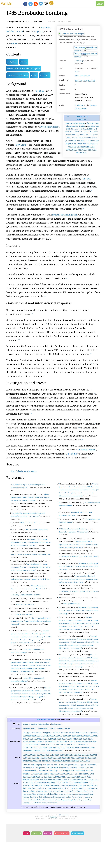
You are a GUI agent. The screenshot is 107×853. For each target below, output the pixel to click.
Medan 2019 (72, 147)
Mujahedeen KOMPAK (31, 747)
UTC (77, 71)
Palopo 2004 (74, 132)
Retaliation (79, 105)
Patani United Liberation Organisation (75, 747)
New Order (21, 145)
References (44, 75)
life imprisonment (87, 449)
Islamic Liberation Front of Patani (60, 738)
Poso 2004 (94, 132)
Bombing (78, 80)
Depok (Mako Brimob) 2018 (76, 144)
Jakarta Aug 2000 (92, 123)
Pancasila (86, 178)
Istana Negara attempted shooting (69, 800)
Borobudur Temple (82, 76)
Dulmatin (43, 757)
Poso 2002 (91, 126)
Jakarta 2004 (84, 132)
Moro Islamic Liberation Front (78, 744)
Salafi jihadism (43, 724)
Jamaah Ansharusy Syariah (83, 738)
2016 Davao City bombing (76, 788)
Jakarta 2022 (92, 149)
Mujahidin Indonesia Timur (50, 747)
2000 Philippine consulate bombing (72, 771)
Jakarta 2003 (88, 129)
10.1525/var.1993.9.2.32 (21, 595)
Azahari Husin (33, 757)
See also (34, 75)
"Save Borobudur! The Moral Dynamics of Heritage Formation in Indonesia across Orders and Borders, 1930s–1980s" (30, 542)
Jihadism (34, 724)
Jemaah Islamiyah (29, 741)
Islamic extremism (30, 728)
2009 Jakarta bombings (51, 785)
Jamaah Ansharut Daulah (46, 741)
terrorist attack (89, 80)
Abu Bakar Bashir (43, 754)
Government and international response (23, 68)
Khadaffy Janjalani (54, 757)
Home (26, 833)
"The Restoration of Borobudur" (31, 523)
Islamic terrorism (63, 728)
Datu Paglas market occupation (79, 797)
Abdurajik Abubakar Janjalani (70, 754)
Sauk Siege (73, 768)
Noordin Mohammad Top (32, 760)
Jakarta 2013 (86, 138)
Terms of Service (62, 833)
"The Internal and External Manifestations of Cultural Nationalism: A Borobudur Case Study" (31, 621)
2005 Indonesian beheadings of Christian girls (51, 782)
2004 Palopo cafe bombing (76, 776)
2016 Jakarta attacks (34, 788)
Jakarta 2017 (94, 141)
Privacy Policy (77, 833)
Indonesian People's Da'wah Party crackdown (39, 800)
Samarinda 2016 (83, 141)
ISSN (31, 595)
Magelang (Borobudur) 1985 (75, 123)
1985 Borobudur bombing (59, 768)
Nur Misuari (46, 760)
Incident (23, 62)
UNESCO (40, 91)
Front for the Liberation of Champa (85, 736)
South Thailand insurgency (32, 765)
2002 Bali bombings (82, 774)
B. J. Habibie (71, 454)
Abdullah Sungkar (29, 754)
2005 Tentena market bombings (82, 779)
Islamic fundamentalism (47, 728)
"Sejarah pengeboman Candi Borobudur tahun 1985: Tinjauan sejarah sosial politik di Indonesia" (30, 497)
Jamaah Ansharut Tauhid (66, 741)
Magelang (89, 47)
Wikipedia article (63, 815)
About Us (48, 833)
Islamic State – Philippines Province (44, 733)
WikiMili (6, 3)
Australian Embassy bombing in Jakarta (54, 779)
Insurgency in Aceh (42, 768)
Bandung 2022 (81, 152)
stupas (14, 43)
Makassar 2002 (76, 129)
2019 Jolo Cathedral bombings (47, 794)
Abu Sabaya (54, 754)
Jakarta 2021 (82, 149)
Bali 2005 (80, 135)
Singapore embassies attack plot (62, 774)
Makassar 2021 (71, 149)
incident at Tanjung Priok (64, 215)
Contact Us (36, 833)
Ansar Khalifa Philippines (78, 733)
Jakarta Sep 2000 (72, 126)
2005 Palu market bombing (79, 782)
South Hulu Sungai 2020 (86, 147)
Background (12, 62)
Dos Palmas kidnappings (40, 774)
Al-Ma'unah (63, 733)
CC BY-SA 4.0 (53, 816)
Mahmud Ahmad (77, 757)
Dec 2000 (82, 126)
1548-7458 (37, 595)
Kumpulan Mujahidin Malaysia (34, 744)
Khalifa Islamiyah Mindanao (86, 741)
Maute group (61, 744)
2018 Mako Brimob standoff (63, 791)
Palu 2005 (88, 135)
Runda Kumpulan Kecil (54, 750)
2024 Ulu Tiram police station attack (43, 803)
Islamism (26, 724)
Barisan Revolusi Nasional (52, 736)
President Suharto (49, 127)
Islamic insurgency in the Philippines (72, 765)
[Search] (51, 3)
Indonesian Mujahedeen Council (35, 738)
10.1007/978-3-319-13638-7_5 (23, 554)
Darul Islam (67, 736)
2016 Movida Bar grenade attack (54, 788)
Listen (100, 3)
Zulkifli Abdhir (85, 760)
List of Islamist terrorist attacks (23, 471)
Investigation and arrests (17, 75)
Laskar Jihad (50, 744)
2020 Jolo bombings (66, 794)
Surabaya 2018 (92, 144)
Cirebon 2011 (76, 138)
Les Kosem (66, 757)
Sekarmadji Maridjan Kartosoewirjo (65, 760)
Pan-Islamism (56, 724)
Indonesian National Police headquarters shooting (48, 797)
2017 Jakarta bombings (44, 791)
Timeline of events (50, 765)
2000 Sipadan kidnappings (48, 771)
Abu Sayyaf (26, 733)
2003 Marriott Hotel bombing (55, 776)
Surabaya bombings (81, 791)
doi (12, 554)
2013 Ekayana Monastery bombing (73, 785)
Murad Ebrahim (90, 757)
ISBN (35, 554)
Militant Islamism (45, 720)
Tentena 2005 (71, 135)
